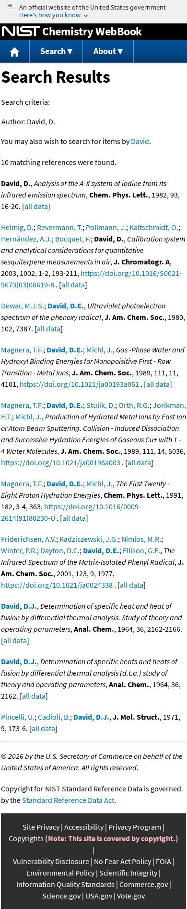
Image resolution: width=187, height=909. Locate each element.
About (105, 50)
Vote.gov (131, 895)
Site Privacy (41, 827)
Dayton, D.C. (60, 550)
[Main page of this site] (15, 51)
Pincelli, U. (18, 717)
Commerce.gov (143, 884)
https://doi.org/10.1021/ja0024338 (57, 585)
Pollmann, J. (106, 227)
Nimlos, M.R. (141, 539)
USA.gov (98, 895)
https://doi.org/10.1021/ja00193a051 (79, 384)
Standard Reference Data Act (68, 800)
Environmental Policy (60, 872)
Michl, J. (99, 349)
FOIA (163, 861)
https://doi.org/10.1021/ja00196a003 (60, 462)
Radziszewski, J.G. (88, 539)
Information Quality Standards (65, 884)
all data (36, 206)
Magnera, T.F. (22, 349)
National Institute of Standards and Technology (21, 31)
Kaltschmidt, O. (153, 227)
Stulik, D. (100, 405)
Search (53, 50)
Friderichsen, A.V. (28, 539)
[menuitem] (15, 51)
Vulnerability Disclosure (51, 861)
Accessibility (84, 827)
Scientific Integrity (128, 872)
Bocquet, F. (73, 238)
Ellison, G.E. (141, 550)
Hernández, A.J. (26, 238)
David (140, 141)
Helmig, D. (17, 227)
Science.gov (61, 895)
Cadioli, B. (54, 717)
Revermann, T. (59, 227)
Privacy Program (134, 827)
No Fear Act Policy (122, 861)
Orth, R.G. (134, 405)
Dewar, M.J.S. (22, 305)
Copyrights (26, 838)
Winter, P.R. (19, 550)
